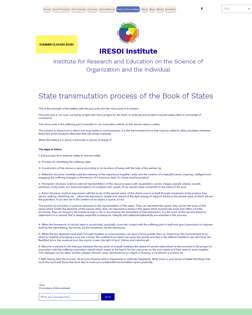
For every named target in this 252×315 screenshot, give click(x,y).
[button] (160, 9)
